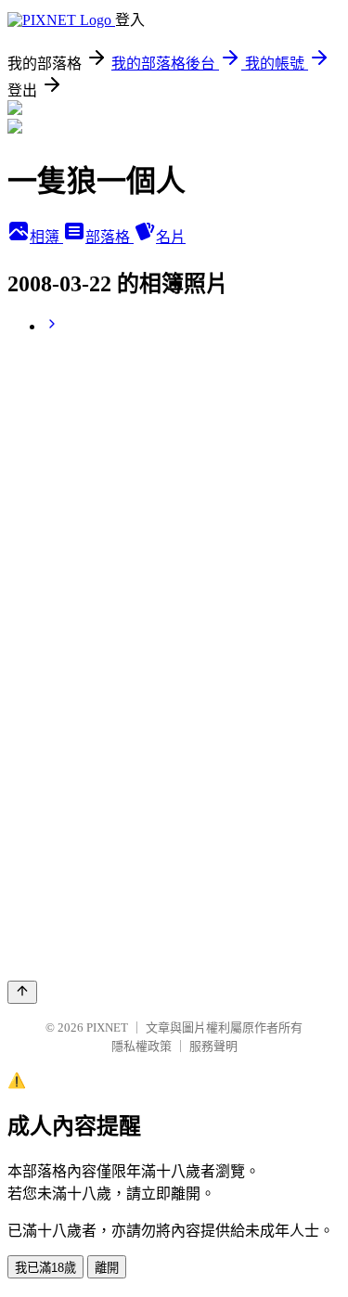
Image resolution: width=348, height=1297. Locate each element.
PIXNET (107, 1027)
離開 (107, 1268)
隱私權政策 (141, 1046)
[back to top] (22, 992)
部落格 (109, 237)
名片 (171, 237)
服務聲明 (213, 1046)
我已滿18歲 (45, 1268)
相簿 (46, 237)
